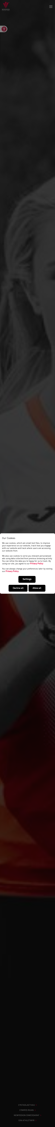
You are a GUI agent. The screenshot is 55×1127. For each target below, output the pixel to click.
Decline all (18, 588)
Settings (27, 579)
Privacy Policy (36, 564)
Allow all (37, 588)
